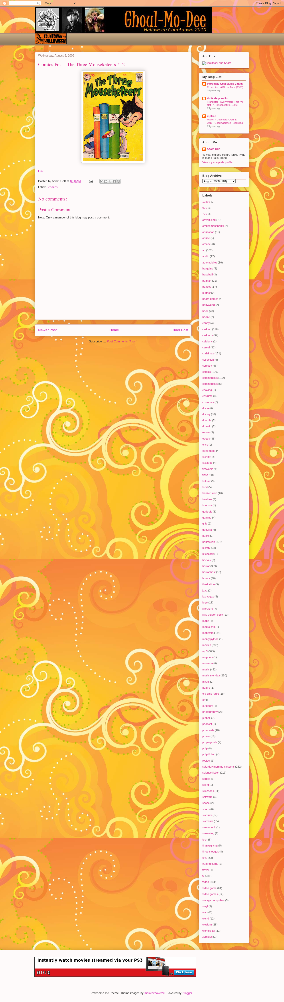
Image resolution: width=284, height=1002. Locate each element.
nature (206, 687)
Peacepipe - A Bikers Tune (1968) (225, 87)
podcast (207, 724)
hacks (205, 535)
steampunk (209, 827)
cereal (206, 347)
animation (208, 232)
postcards (208, 730)
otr (203, 699)
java (204, 590)
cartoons (207, 335)
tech (204, 839)
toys (204, 857)
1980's (206, 201)
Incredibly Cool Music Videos (225, 83)
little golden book (212, 614)
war (204, 912)
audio (205, 256)
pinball (206, 718)
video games (210, 894)
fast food (207, 462)
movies (206, 645)
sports (206, 809)
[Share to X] (110, 181)
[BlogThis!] (106, 181)
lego (205, 602)
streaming (208, 833)
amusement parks (213, 226)
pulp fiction (208, 754)
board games (210, 299)
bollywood (208, 304)
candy (206, 323)
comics (53, 187)
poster (206, 736)
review (206, 760)
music (205, 669)
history (206, 548)
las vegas (208, 596)
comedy (207, 365)
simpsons (208, 791)
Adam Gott (213, 149)
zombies (207, 936)
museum (207, 663)
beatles (206, 286)
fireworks (207, 469)
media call (208, 627)
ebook (206, 438)
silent (205, 784)
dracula (206, 420)
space (206, 803)
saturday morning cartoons (218, 766)
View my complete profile (217, 162)
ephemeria (208, 450)
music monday (211, 675)
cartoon (206, 329)
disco (205, 408)
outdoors (207, 705)
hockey (206, 560)
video (205, 882)
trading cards (210, 863)
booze (206, 317)
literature (207, 608)
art (203, 250)
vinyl (205, 906)
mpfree (211, 116)
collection (208, 359)
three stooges (210, 851)
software (207, 797)
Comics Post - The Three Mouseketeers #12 (81, 64)
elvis (205, 444)
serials (206, 778)
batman (206, 280)
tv (203, 876)
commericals (210, 383)
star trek (207, 815)
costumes (208, 402)
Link (40, 171)
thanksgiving (210, 845)
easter (206, 432)
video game (209, 888)
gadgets (207, 511)
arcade (206, 244)
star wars (207, 821)
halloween (208, 542)
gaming (206, 517)
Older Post (180, 330)
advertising (209, 220)
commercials (210, 377)
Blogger (187, 993)
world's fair (208, 930)
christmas (208, 353)
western (207, 924)
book (205, 311)
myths (205, 681)
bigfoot (206, 293)
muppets (207, 657)
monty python (210, 639)
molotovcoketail (154, 993)
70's (204, 213)
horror (206, 566)
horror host (208, 572)
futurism (207, 505)
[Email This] (101, 181)
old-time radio (210, 693)
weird (205, 918)
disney (206, 414)
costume (207, 396)
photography (210, 711)
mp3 (205, 651)
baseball (207, 274)
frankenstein (209, 493)
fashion (206, 456)
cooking (207, 390)
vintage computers (213, 900)
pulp (205, 748)
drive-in (206, 426)
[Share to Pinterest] (118, 181)
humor (206, 578)
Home (114, 330)
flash (205, 475)
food (205, 487)
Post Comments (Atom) (122, 341)
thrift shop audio (217, 98)
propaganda (209, 742)
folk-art (206, 481)
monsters (207, 633)
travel (205, 870)
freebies (207, 499)
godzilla (207, 529)
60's (204, 207)
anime (206, 238)
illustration (208, 584)
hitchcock (208, 554)
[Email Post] (90, 181)
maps (205, 621)
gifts (204, 523)
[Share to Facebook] (114, 181)
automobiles (209, 262)
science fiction (210, 772)
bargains (207, 268)
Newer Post (47, 330)
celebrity (207, 341)
